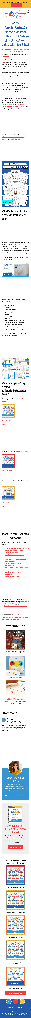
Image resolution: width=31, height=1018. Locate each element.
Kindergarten (24, 49)
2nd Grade (19, 51)
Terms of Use (24, 1013)
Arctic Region (23, 617)
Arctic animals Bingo (12, 576)
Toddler (8, 49)
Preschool (15, 49)
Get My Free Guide (15, 847)
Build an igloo (10, 565)
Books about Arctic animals (14, 550)
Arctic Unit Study (14, 139)
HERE (5, 796)
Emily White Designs (20, 1014)
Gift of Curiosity (15, 14)
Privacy (16, 1013)
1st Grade (11, 51)
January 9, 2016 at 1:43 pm (14, 722)
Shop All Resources (15, 993)
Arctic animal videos (12, 553)
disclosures (6, 56)
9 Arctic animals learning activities (17, 548)
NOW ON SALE (16, 5)
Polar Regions (14, 619)
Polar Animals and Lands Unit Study (13, 137)
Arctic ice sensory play (13, 563)
